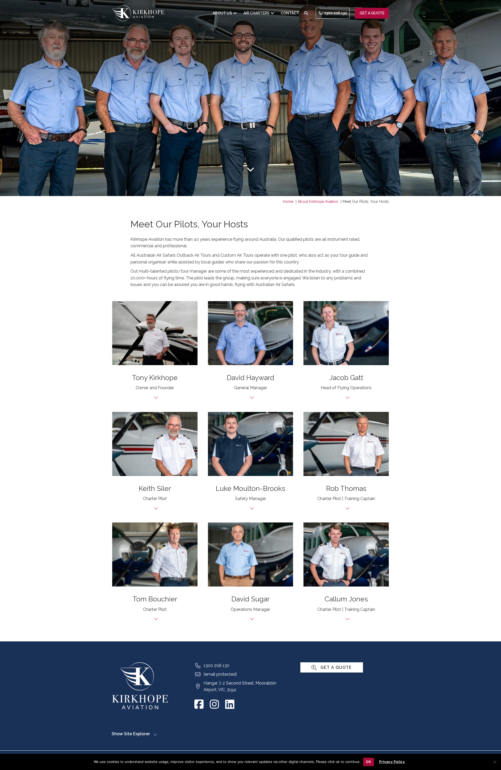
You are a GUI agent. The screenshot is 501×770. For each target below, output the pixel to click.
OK (368, 762)
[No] (494, 761)
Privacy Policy (392, 762)
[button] (235, 13)
